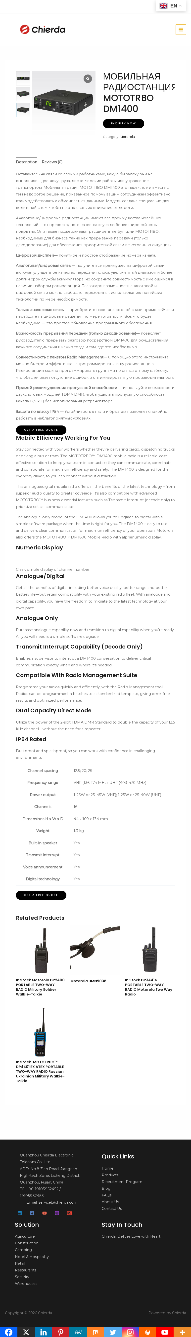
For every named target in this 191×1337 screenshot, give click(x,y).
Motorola (127, 137)
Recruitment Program (122, 1182)
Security (22, 1277)
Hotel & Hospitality (32, 1257)
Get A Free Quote (41, 430)
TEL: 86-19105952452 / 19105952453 (40, 1192)
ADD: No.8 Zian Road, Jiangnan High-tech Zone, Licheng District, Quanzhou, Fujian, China (50, 1175)
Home (107, 1168)
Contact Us (112, 1208)
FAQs (106, 1195)
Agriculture (25, 1236)
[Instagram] (57, 1213)
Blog (106, 1188)
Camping (23, 1250)
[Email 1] (69, 1213)
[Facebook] (32, 1213)
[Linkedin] (19, 1213)
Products (110, 1175)
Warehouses (26, 1283)
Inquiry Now (123, 123)
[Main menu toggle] (181, 29)
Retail (20, 1263)
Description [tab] (26, 162)
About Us (110, 1202)
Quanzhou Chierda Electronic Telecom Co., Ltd (46, 1158)
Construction (27, 1243)
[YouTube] (44, 1213)
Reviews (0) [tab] (52, 162)
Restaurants (25, 1270)
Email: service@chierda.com (52, 1202)
